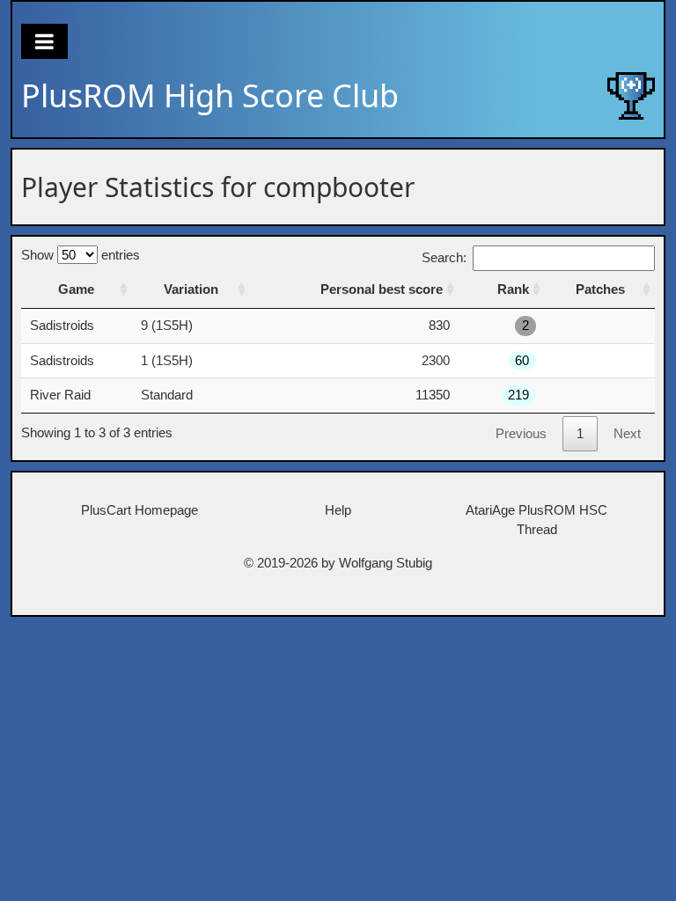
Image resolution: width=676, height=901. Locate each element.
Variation (191, 289)
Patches (600, 289)
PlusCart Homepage (139, 509)
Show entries (80, 254)
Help (338, 509)
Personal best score (381, 289)
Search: (444, 257)
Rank (513, 289)
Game (76, 289)
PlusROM (210, 95)
